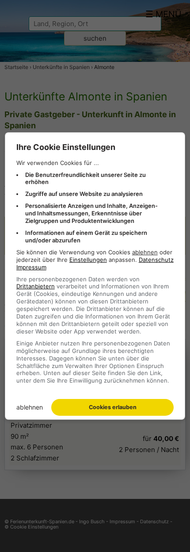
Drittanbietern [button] (35, 286)
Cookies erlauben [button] (113, 407)
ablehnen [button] (145, 252)
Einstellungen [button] (88, 259)
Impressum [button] (31, 267)
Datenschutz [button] (156, 259)
